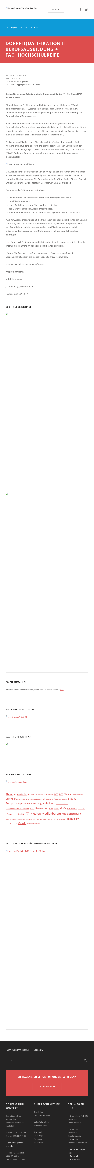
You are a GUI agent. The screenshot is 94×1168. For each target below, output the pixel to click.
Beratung (31, 794)
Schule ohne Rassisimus (25, 819)
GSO (18, 79)
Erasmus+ (73, 799)
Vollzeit (22, 823)
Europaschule (22, 803)
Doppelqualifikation (24, 85)
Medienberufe (51, 813)
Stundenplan (11, 28)
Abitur (9, 794)
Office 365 (34, 28)
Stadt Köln (36, 819)
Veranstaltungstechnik (11, 824)
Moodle (23, 28)
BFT (61, 794)
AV (15, 794)
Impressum (38, 1050)
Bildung (67, 794)
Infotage (9, 814)
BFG (56, 794)
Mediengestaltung (71, 814)
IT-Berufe (36, 85)
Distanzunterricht (21, 799)
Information (81, 809)
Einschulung (57, 799)
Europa (10, 803)
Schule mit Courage (11, 819)
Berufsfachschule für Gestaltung (44, 794)
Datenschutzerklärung (18, 1050)
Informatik (72, 809)
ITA (27, 813)
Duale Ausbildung (47, 799)
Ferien (32, 809)
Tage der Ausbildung (59, 819)
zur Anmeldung (47, 1086)
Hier (8, 242)
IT (14, 814)
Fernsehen (41, 808)
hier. (62, 690)
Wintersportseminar (33, 824)
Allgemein (24, 82)
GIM (51, 809)
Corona (9, 799)
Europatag (36, 804)
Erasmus (64, 799)
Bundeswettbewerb (77, 794)
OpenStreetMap (74, 1160)
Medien (35, 813)
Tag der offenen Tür (46, 819)
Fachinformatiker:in (62, 804)
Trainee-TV (72, 819)
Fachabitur (49, 803)
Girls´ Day (56, 809)
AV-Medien (22, 794)
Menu (57, 10)
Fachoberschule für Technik (17, 809)
